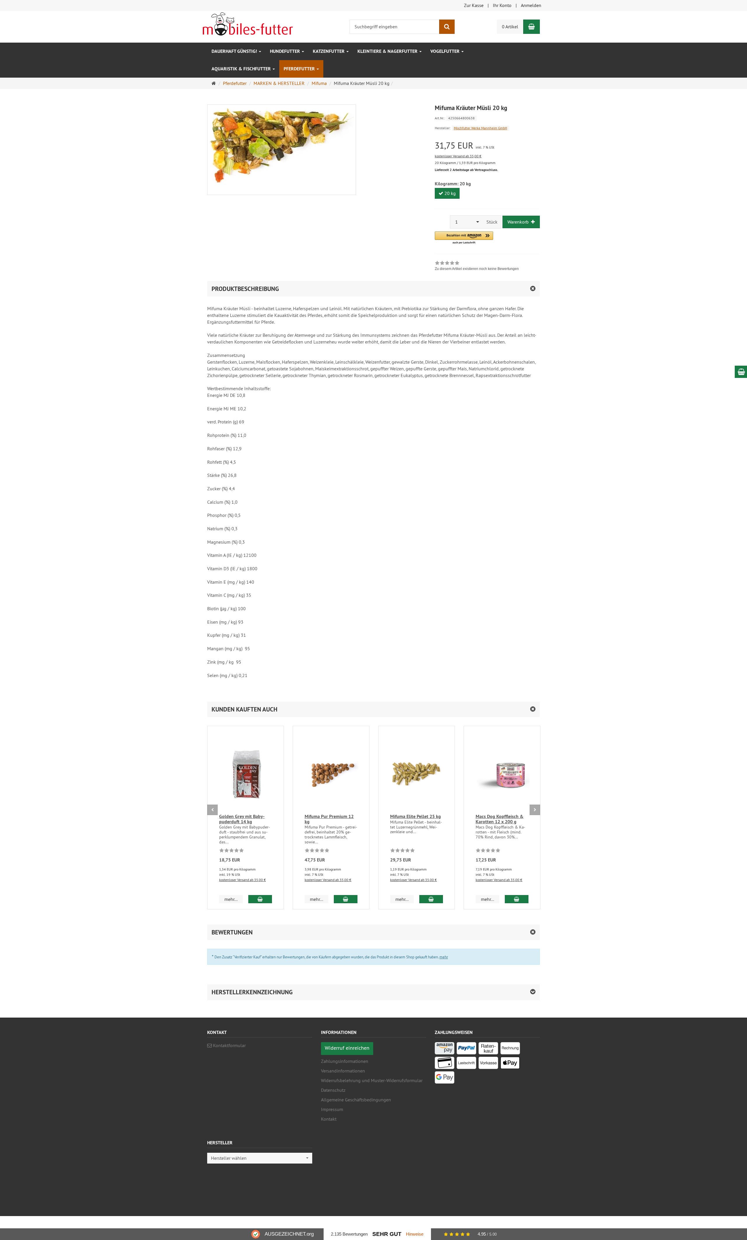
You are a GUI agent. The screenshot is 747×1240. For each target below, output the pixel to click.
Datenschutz (333, 1090)
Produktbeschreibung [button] (245, 289)
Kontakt (328, 1119)
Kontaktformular (229, 1045)
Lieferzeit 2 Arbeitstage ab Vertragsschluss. (466, 170)
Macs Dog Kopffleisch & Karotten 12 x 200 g (499, 819)
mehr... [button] (231, 899)
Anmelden (531, 5)
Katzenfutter (329, 51)
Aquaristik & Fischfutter (242, 69)
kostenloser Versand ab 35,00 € (458, 156)
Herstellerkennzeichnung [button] (252, 992)
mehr (443, 957)
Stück (492, 222)
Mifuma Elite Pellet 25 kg (415, 816)
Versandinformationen (343, 1071)
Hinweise (414, 1234)
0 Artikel (510, 26)
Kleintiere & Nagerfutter (388, 51)
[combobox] (466, 222)
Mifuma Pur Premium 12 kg (329, 819)
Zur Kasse (474, 5)
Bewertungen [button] (232, 932)
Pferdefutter (300, 69)
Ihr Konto (502, 5)
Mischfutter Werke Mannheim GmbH (480, 128)
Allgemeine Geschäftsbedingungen (356, 1100)
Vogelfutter (445, 51)
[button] (464, 238)
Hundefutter (285, 51)
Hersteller (220, 1143)
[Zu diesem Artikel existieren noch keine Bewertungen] (231, 851)
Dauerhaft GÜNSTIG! (235, 51)
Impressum (332, 1109)
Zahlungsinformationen (344, 1061)
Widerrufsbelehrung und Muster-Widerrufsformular (372, 1080)
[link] (477, 266)
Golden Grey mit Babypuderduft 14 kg (242, 819)
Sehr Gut (387, 1234)
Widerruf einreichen (347, 1047)
